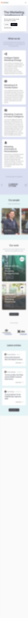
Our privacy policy (8, 27)
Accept (13, 24)
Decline (6, 24)
